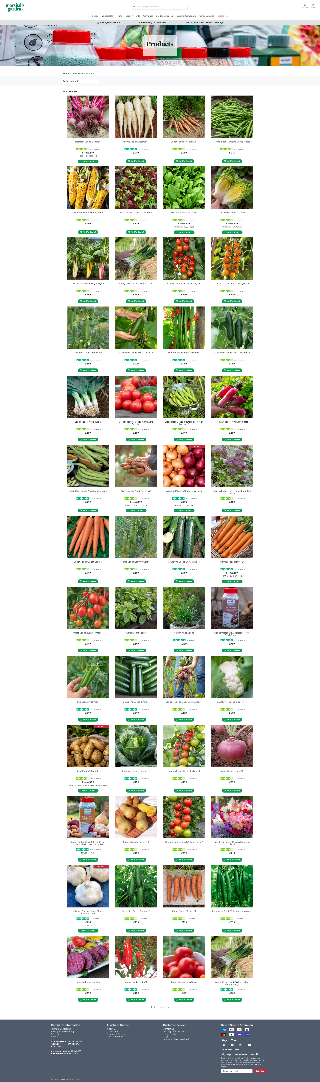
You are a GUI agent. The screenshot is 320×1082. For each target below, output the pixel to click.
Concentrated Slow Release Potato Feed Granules (232, 634)
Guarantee (112, 1031)
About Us (111, 1029)
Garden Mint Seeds (136, 633)
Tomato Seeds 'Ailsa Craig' (184, 982)
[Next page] (168, 1007)
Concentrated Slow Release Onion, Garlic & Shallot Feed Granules (88, 843)
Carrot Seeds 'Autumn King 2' (136, 491)
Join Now (260, 1071)
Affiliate (55, 1037)
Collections (78, 73)
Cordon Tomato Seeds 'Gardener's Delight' (136, 423)
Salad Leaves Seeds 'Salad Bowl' (136, 212)
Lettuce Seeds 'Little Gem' (232, 212)
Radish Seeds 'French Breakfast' (232, 422)
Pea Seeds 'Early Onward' (136, 562)
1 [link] (151, 1007)
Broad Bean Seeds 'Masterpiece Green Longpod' (184, 423)
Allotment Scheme (116, 1034)
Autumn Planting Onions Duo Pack (184, 491)
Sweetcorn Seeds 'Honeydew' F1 (88, 212)
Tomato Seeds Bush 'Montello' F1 (88, 633)
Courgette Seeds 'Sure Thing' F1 (184, 562)
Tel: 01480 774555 (230, 1049)
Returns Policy (170, 1034)
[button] (313, 6)
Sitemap (55, 1034)
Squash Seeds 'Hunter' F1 (136, 842)
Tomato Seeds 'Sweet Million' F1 (184, 771)
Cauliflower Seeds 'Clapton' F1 (232, 702)
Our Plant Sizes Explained (176, 1039)
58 (164, 1007)
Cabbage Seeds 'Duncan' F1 (136, 771)
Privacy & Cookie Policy (62, 1031)
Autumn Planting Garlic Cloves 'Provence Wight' (88, 912)
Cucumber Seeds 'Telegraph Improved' (232, 911)
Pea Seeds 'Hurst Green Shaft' (88, 353)
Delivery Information (173, 1031)
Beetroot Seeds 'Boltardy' (88, 142)
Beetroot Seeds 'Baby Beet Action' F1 (184, 702)
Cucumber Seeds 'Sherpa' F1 (136, 911)
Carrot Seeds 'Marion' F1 (184, 911)
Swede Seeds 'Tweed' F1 (232, 771)
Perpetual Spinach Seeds (184, 212)
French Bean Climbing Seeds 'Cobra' (231, 142)
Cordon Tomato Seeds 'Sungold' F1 (232, 283)
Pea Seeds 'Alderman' (88, 702)
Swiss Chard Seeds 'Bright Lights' (88, 283)
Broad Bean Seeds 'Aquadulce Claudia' (88, 491)
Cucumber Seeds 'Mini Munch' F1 (136, 353)
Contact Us (168, 1029)
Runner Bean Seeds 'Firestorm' (184, 353)
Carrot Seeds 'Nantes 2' (232, 562)
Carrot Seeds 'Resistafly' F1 (184, 142)
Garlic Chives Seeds (184, 633)
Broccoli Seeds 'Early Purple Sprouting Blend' (232, 492)
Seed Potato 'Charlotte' (88, 771)
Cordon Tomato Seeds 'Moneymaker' (184, 842)
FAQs (165, 1037)
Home (66, 73)
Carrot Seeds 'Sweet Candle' (88, 562)
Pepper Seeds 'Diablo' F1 (136, 982)
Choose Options (88, 161)
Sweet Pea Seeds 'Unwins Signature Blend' (232, 843)
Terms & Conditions (61, 1029)
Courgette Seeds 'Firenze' (136, 702)
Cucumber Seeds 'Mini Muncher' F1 (232, 353)
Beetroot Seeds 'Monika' (88, 982)
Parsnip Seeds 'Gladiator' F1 (136, 142)
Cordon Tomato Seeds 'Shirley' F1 (184, 283)
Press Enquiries (115, 1037)
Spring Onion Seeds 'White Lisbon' (136, 283)
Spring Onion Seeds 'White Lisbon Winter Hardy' (232, 983)
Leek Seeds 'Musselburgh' (88, 422)
